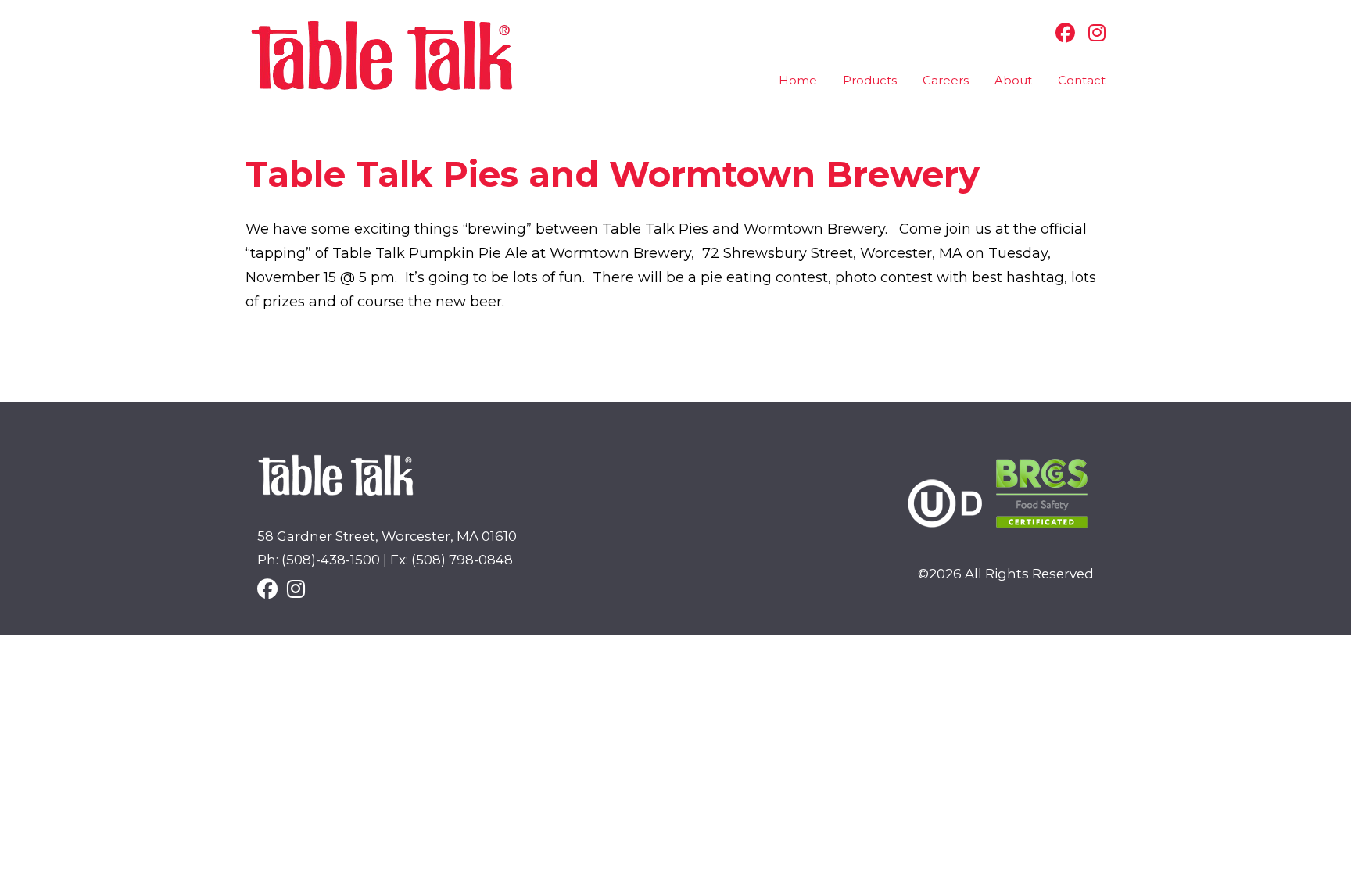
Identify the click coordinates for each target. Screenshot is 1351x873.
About (1013, 80)
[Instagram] (1093, 33)
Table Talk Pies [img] (382, 56)
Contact (1082, 80)
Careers (946, 80)
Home (798, 80)
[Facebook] (1061, 33)
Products (870, 80)
